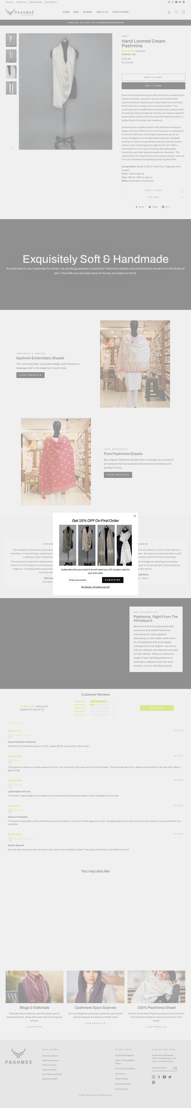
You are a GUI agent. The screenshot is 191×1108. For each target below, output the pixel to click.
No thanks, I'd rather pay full (95, 587)
